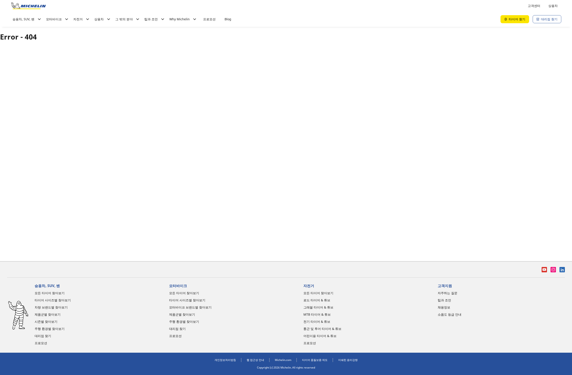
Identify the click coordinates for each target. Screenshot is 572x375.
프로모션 (209, 19)
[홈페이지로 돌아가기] (28, 6)
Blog (228, 19)
